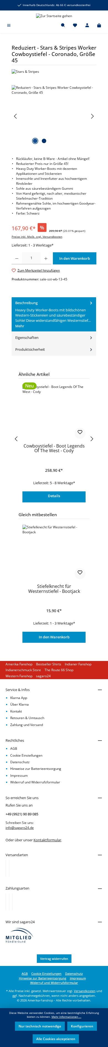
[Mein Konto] (87, 25)
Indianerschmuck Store (23, 670)
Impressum (19, 775)
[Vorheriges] (16, 116)
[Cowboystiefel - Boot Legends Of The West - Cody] (54, 412)
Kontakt (16, 711)
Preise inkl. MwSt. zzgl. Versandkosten (37, 237)
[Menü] (9, 25)
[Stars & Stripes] (54, 71)
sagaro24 (43, 676)
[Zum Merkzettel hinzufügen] (80, 433)
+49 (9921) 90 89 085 (22, 814)
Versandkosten (85, 991)
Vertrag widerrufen (54, 959)
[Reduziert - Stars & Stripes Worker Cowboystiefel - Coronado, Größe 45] (54, 116)
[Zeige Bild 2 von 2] (44, 141)
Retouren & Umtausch (27, 718)
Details (54, 495)
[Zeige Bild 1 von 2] (35, 141)
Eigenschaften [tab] (26, 337)
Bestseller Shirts (48, 664)
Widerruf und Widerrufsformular (35, 782)
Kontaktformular (47, 839)
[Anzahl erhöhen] (46, 258)
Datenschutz (20, 762)
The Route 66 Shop (59, 670)
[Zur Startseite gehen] (54, 15)
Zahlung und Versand (26, 724)
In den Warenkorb (54, 636)
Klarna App (18, 697)
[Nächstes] (92, 116)
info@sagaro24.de (20, 827)
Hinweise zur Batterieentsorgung (35, 768)
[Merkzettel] (75, 25)
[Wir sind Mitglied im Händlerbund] (20, 935)
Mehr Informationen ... (66, 1017)
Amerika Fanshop (19, 664)
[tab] (54, 314)
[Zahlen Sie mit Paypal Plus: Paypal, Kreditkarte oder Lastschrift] (12, 902)
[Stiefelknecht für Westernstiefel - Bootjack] (54, 552)
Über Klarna (19, 704)
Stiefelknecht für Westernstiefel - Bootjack (54, 589)
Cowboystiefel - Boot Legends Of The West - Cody (54, 449)
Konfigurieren (82, 1026)
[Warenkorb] (99, 25)
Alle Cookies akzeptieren (55, 1039)
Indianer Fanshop (78, 664)
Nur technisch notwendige (40, 1026)
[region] (54, 116)
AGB (13, 748)
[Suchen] (63, 25)
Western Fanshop (19, 676)
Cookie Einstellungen (26, 755)
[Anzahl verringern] (17, 258)
